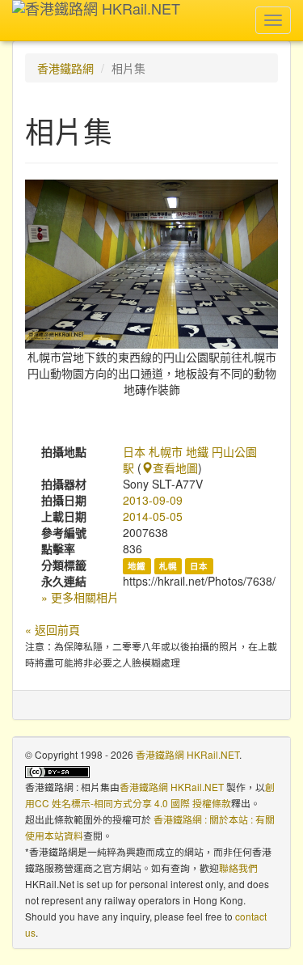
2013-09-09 (153, 500)
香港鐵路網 (65, 68)
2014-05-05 (153, 516)
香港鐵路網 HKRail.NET (187, 754)
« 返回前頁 (52, 629)
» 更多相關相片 (80, 597)
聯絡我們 (238, 867)
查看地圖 (175, 467)
